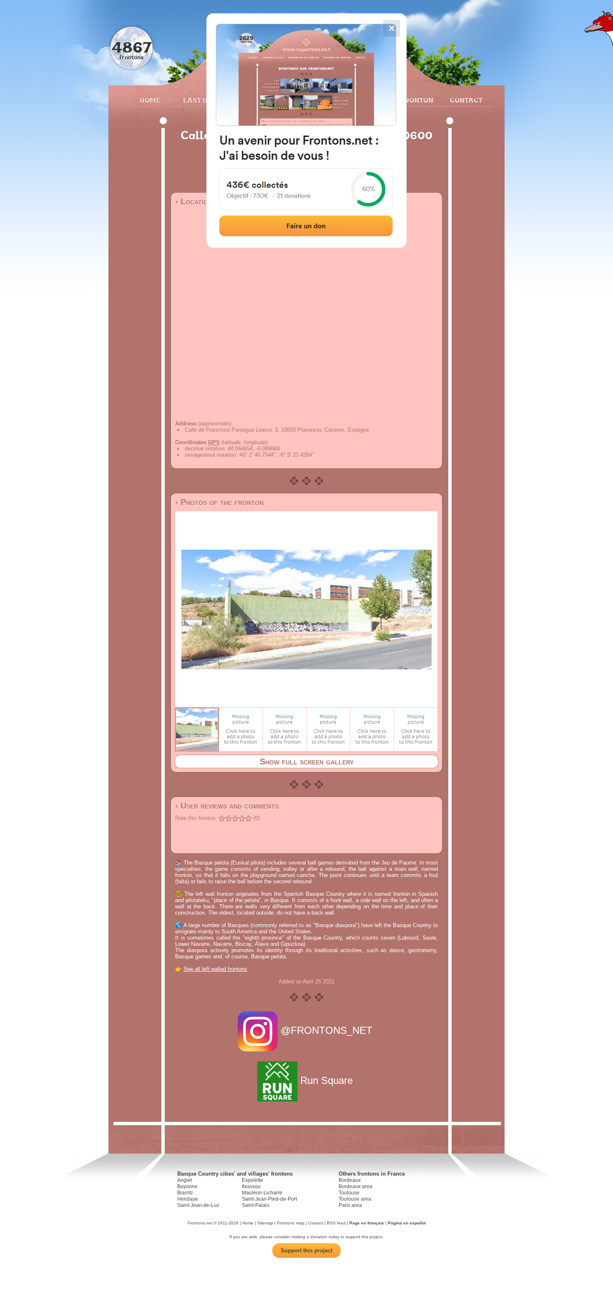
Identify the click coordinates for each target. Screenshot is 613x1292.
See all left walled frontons (215, 969)
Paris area (350, 1205)
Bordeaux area (355, 1186)
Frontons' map (290, 1223)
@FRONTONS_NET (326, 1030)
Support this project (306, 1250)
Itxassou (251, 1186)
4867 (131, 47)
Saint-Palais (255, 1205)
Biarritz (185, 1193)
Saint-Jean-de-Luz (198, 1205)
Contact (465, 100)
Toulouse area (355, 1199)
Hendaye (187, 1199)
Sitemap (265, 1223)
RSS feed (336, 1223)
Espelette (252, 1180)
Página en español (407, 1223)
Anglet (184, 1180)
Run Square (326, 1080)
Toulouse (349, 1193)
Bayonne (187, 1186)
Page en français (366, 1223)
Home (150, 100)
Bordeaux (350, 1180)
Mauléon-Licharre (262, 1193)
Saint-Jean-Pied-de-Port (269, 1199)
